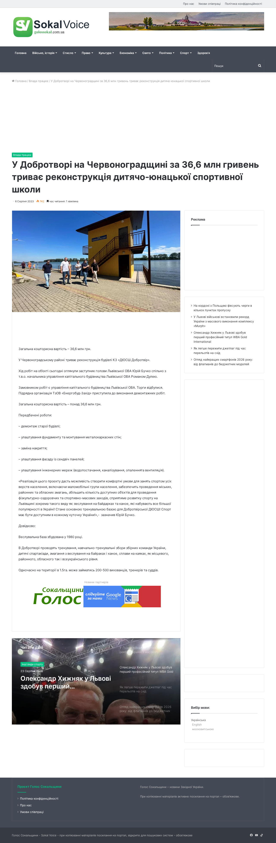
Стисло (68, 53)
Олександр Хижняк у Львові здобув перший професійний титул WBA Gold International (65, 682)
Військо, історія (43, 53)
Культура (105, 53)
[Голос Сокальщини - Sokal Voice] (52, 27)
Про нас (188, 3)
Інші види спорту (32, 664)
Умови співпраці (209, 3)
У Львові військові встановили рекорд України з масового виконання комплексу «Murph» (224, 321)
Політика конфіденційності (243, 3)
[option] (96, 681)
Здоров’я (203, 53)
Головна (20, 53)
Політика (165, 53)
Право (86, 53)
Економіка (127, 53)
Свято (146, 53)
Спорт (184, 53)
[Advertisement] (138, 118)
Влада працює (39, 81)
